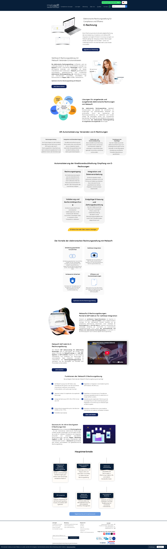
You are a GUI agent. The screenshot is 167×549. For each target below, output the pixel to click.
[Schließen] (165, 547)
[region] (72, 258)
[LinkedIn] (107, 534)
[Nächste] (52, 384)
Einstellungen (152, 547)
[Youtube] (104, 534)
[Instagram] (114, 534)
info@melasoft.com (109, 528)
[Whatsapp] (109, 6)
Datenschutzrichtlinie (84, 529)
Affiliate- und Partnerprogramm (87, 532)
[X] (112, 534)
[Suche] (126, 6)
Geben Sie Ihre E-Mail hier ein (59, 535)
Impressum (82, 530)
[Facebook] (109, 534)
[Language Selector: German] (124, 2)
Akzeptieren (160, 547)
